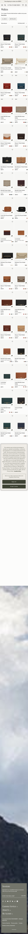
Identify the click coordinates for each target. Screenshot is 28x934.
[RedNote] (17, 901)
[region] (14, 467)
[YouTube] (7, 901)
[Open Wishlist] (22, 5)
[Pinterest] (10, 901)
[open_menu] (2, 5)
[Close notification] (26, 1)
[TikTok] (15, 901)
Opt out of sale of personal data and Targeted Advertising (14, 476)
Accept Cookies (14, 486)
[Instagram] (5, 901)
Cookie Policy (17, 471)
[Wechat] (12, 901)
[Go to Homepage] (14, 5)
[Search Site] (5, 5)
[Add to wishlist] (12, 27)
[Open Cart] (25, 5)
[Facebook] (3, 901)
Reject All (14, 481)
